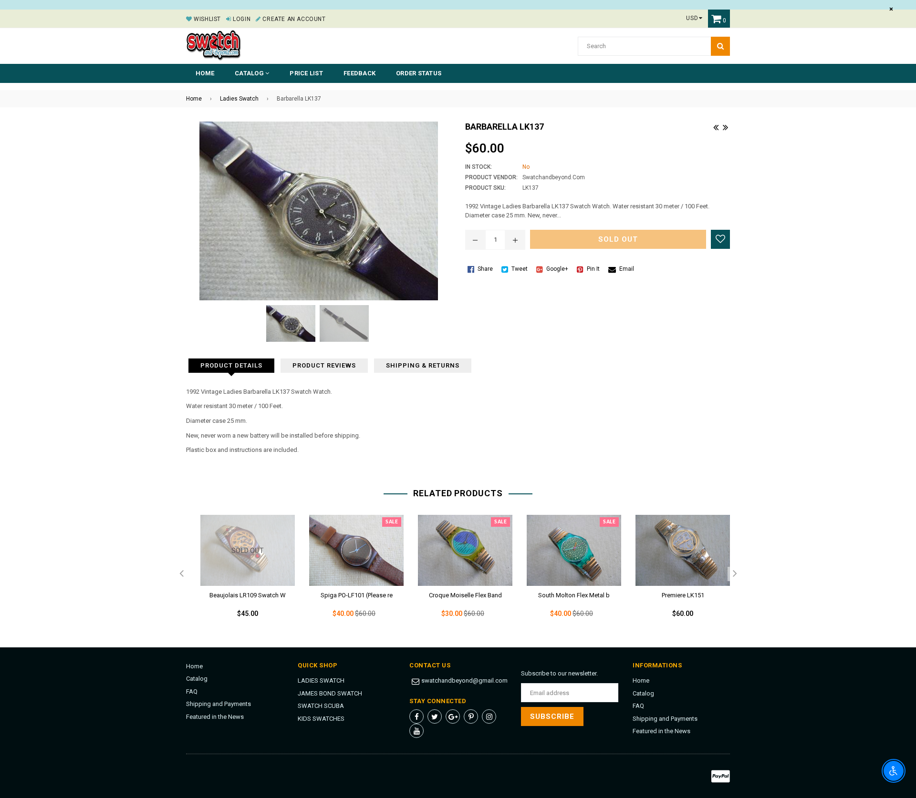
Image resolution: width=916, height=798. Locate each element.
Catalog (197, 678)
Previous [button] (181, 574)
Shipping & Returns (422, 365)
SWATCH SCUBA (321, 705)
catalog (250, 73)
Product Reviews (324, 365)
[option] (240, 574)
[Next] (725, 126)
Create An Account (293, 19)
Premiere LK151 (683, 595)
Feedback (359, 73)
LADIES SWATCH (321, 680)
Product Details (231, 365)
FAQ (192, 691)
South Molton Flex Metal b (574, 595)
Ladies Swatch (239, 98)
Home (205, 73)
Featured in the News (215, 716)
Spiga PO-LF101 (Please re (357, 595)
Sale (391, 522)
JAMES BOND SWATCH (330, 693)
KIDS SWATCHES (321, 718)
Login (240, 19)
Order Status (418, 73)
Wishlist (206, 19)
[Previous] (715, 126)
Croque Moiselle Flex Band (465, 595)
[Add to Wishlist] (720, 239)
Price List (306, 73)
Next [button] (735, 574)
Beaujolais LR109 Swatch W (247, 595)
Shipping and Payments (218, 703)
